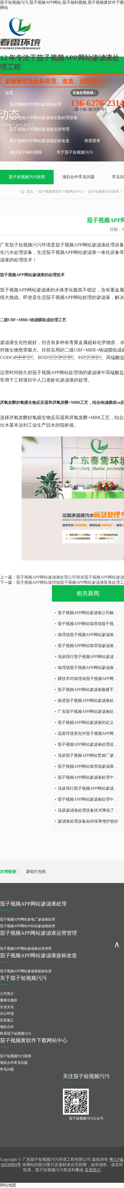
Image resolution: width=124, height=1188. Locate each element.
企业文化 (7, 1007)
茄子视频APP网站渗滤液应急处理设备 (44, 118)
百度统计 (93, 1170)
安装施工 (7, 1020)
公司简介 (7, 994)
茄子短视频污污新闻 (27, 177)
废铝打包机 (36, 871)
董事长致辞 (8, 1000)
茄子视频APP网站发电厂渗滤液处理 (27, 919)
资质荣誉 (92, 141)
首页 (9, 93)
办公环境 (7, 1014)
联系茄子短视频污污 (15, 1033)
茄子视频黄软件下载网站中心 (36, 164)
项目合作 (7, 1027)
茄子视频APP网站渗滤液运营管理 (39, 129)
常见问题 (7, 1069)
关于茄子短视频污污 (75, 152)
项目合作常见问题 (78, 177)
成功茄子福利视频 (26, 152)
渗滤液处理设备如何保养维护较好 (88, 821)
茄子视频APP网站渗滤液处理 (35, 104)
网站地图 (8, 1185)
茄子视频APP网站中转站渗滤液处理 (27, 926)
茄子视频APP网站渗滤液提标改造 (39, 141)
